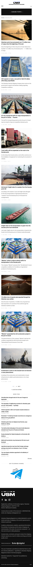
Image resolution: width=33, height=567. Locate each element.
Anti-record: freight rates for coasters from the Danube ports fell (16, 188)
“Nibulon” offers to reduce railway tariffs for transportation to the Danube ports (13, 261)
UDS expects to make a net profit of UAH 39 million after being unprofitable (15, 79)
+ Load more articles (16, 389)
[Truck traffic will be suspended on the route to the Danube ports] (16, 138)
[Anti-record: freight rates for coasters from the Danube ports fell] (16, 175)
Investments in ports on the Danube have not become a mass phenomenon (16, 371)
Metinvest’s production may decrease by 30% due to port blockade (15, 441)
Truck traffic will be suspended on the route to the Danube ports (15, 151)
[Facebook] (2, 500)
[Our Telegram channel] (16, 473)
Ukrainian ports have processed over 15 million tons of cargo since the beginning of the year (15, 43)
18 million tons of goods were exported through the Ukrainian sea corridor (15, 298)
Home (2, 17)
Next (19, 386)
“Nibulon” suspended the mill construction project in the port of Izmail (15, 334)
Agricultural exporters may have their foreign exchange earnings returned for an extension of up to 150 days (14, 447)
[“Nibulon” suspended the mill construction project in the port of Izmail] (16, 322)
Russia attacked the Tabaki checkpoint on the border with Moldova (15, 435)
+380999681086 (26, 511)
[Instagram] (9, 500)
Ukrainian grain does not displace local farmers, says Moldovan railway (14, 422)
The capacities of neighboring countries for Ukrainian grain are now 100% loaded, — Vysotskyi (15, 404)
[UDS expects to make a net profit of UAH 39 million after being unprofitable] (16, 67)
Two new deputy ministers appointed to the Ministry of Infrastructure (14, 453)
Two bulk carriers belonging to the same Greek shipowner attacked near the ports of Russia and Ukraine (15, 429)
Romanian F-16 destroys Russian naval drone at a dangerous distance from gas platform (16, 416)
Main (31, 564)
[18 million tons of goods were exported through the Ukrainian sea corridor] (16, 285)
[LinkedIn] (6, 500)
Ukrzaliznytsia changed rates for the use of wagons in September (14, 398)
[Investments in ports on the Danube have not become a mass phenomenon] (16, 358)
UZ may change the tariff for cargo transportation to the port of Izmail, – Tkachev (16, 116)
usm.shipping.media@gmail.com (12, 513)
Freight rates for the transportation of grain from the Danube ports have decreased (16, 226)
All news (30, 458)
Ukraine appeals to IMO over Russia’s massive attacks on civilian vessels (15, 410)
